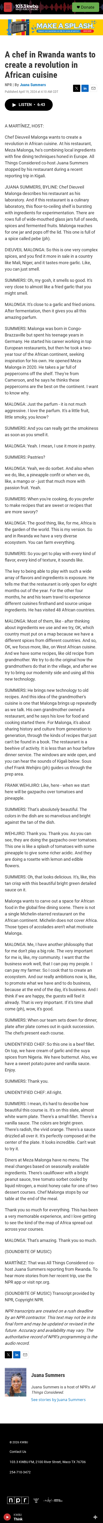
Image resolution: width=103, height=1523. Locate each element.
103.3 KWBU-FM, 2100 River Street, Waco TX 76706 (48, 1462)
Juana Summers (33, 84)
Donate (87, 7)
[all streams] (96, 1517)
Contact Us (18, 1452)
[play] (7, 1517)
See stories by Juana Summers (58, 1399)
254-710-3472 (20, 1472)
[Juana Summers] (15, 1382)
